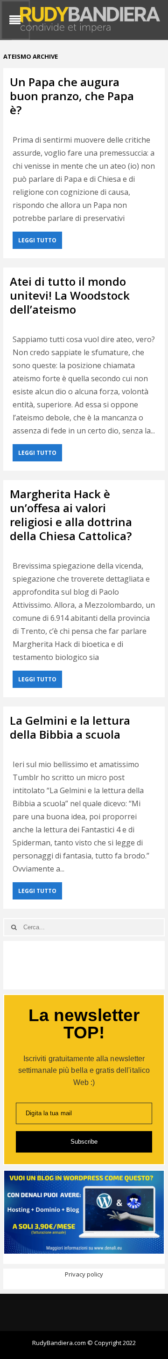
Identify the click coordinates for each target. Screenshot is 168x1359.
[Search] (13, 927)
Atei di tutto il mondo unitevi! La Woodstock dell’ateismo (70, 295)
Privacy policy (84, 1274)
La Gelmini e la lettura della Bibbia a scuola (70, 727)
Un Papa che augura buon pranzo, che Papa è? (72, 95)
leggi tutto (37, 240)
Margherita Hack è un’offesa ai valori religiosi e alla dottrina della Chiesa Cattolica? (71, 514)
